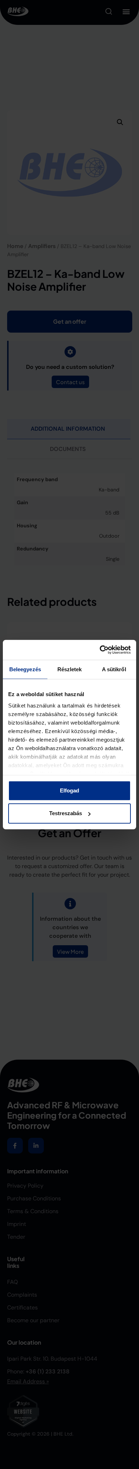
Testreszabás (65, 813)
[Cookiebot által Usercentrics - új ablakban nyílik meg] (100, 650)
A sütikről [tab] (114, 669)
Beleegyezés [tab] (25, 669)
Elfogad (69, 790)
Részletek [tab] (69, 669)
